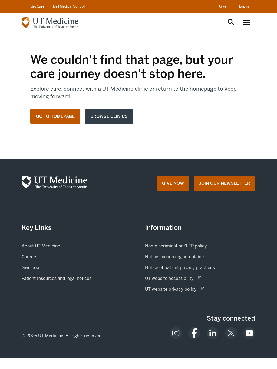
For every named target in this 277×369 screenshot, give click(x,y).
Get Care (37, 6)
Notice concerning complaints (175, 256)
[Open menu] (246, 23)
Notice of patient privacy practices (180, 267)
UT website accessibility (188, 278)
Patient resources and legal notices (56, 278)
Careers (29, 256)
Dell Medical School (69, 6)
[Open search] (231, 23)
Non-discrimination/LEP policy (176, 246)
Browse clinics (109, 116)
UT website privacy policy (190, 289)
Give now (49, 267)
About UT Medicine (41, 246)
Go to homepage (55, 116)
